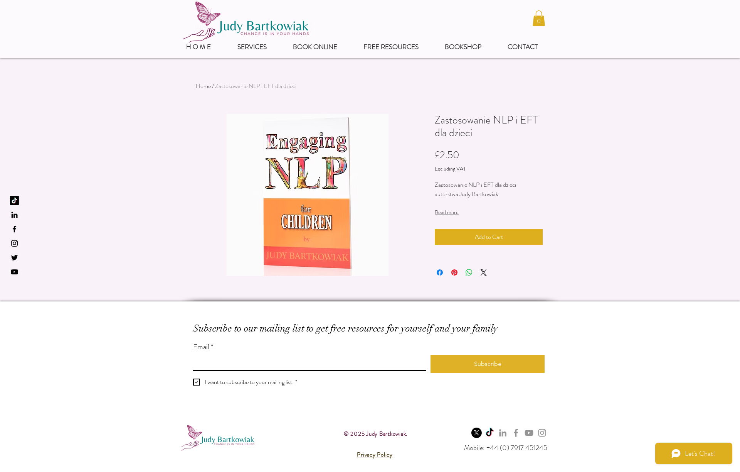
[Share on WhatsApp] (469, 272)
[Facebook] (516, 433)
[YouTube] (14, 271)
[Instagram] (542, 433)
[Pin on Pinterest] (454, 272)
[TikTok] (14, 200)
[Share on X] (483, 272)
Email (203, 347)
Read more (447, 212)
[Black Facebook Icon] (14, 229)
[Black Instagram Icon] (14, 243)
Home (203, 85)
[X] (476, 433)
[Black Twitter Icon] (14, 257)
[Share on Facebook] (439, 272)
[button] (538, 18)
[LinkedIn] (14, 214)
